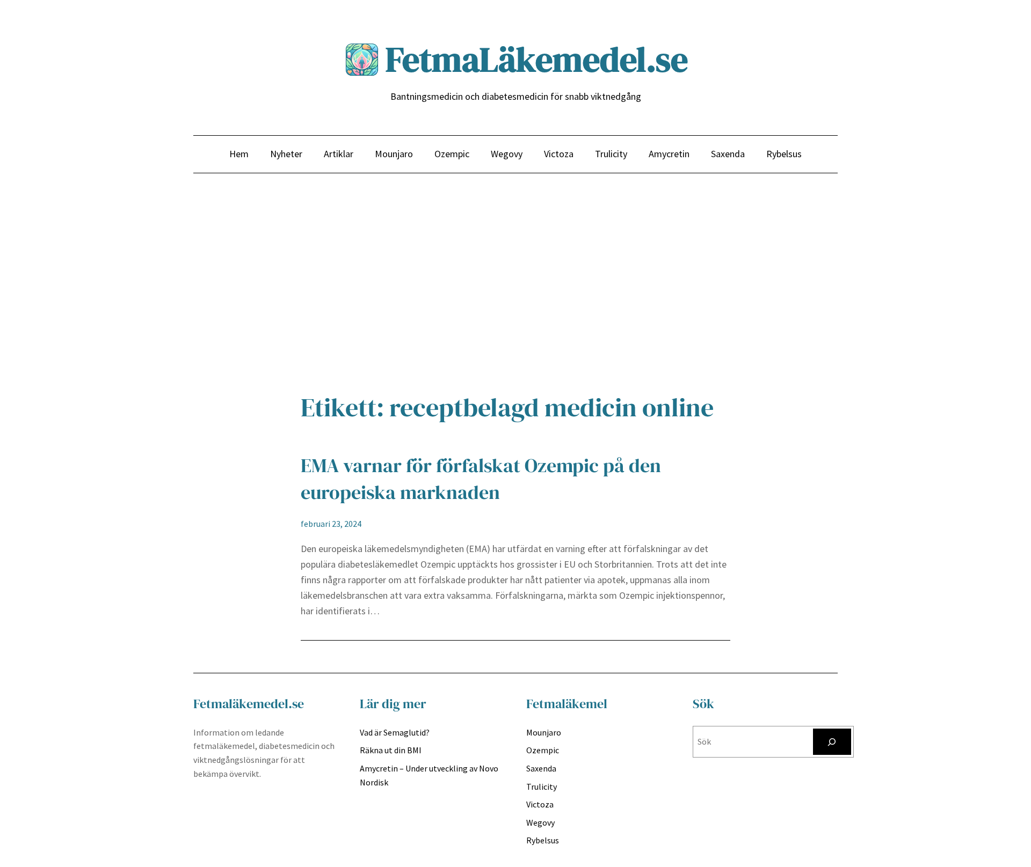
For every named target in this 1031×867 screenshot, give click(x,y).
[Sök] (832, 742)
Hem (239, 154)
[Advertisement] (515, 288)
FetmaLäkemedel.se (537, 59)
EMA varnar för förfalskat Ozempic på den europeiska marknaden (481, 478)
